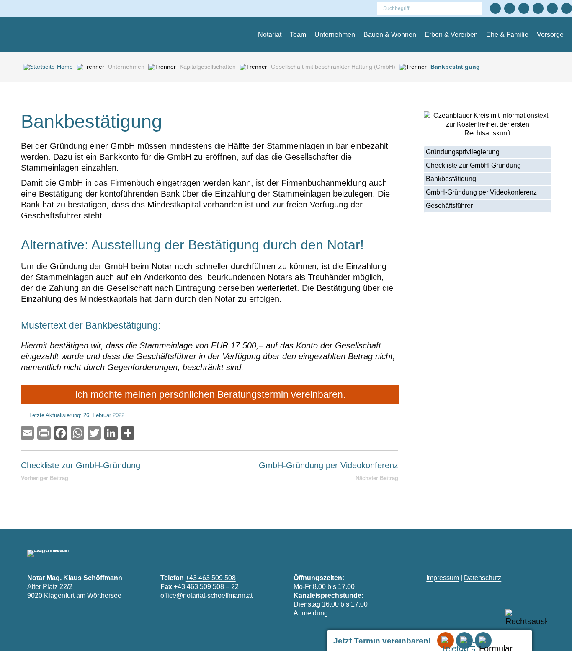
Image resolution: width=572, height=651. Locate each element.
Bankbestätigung (451, 178)
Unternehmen (126, 66)
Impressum (442, 577)
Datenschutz (482, 577)
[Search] (476, 8)
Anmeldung (311, 613)
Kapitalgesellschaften (208, 66)
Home (65, 66)
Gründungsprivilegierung (463, 152)
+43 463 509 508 (211, 577)
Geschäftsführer (449, 205)
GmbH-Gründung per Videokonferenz (481, 192)
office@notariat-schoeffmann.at (206, 595)
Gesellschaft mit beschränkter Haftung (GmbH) (333, 66)
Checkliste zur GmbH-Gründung (473, 165)
